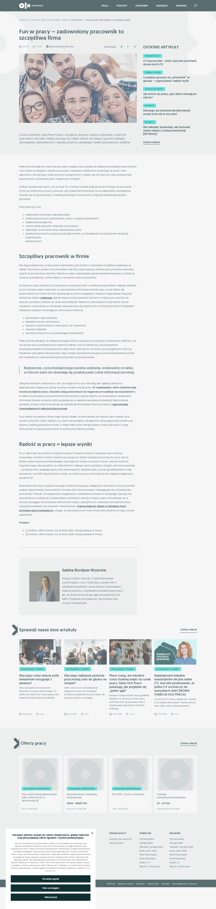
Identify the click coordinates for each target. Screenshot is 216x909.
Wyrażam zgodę (50, 878)
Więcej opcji (51, 897)
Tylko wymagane (50, 888)
